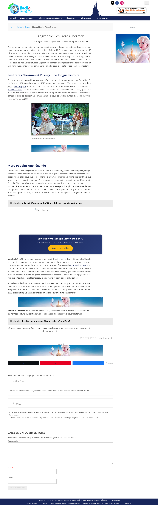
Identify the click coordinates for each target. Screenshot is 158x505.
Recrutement (88, 500)
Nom (10, 467)
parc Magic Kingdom (79, 265)
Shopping (70, 18)
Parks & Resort (85, 18)
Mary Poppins (20, 86)
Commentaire (14, 441)
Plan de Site (105, 500)
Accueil (13, 18)
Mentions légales (56, 500)
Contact (97, 500)
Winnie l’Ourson (15, 89)
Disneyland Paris (26, 18)
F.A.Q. (66, 500)
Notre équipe (44, 500)
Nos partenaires (76, 500)
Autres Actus (102, 18)
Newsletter (116, 500)
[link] (60, 149)
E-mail (11, 477)
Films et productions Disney (49, 18)
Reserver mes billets (60, 248)
